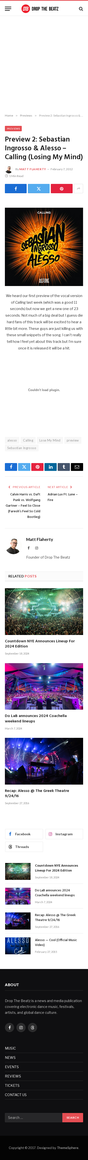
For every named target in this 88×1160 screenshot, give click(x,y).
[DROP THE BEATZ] (44, 9)
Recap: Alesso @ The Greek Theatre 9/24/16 (37, 794)
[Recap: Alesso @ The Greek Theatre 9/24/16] (44, 761)
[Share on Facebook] (16, 188)
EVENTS (12, 1067)
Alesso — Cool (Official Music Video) (56, 942)
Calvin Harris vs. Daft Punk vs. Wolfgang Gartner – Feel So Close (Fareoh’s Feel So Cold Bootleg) (23, 506)
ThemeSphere (67, 1148)
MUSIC (10, 1048)
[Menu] (8, 8)
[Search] (80, 8)
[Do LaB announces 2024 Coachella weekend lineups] (44, 686)
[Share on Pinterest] (62, 188)
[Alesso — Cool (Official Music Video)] (18, 945)
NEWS (10, 1057)
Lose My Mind (50, 440)
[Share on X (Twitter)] (39, 188)
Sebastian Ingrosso (21, 448)
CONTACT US (16, 1095)
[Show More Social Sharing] (78, 188)
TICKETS (12, 1085)
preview (73, 440)
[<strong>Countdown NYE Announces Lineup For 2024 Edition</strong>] (44, 611)
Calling (28, 440)
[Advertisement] (44, 65)
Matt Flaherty (32, 169)
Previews (13, 128)
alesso (12, 440)
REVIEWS (13, 1076)
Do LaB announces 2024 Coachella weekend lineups (36, 719)
